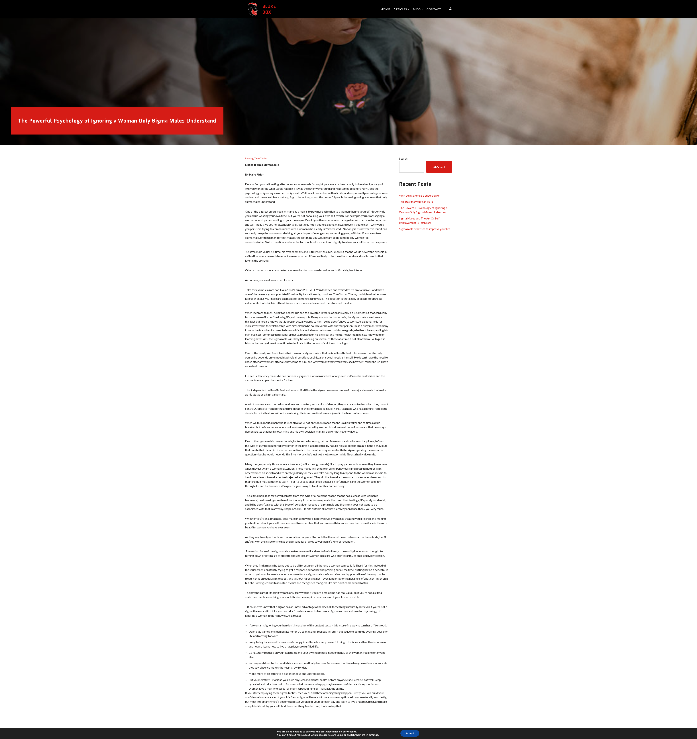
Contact (434, 9)
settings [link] (373, 735)
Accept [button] (410, 733)
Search (403, 158)
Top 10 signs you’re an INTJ (416, 201)
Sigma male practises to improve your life (424, 229)
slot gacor (307, 615)
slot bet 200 (349, 706)
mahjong (349, 688)
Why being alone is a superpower (419, 195)
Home (385, 9)
